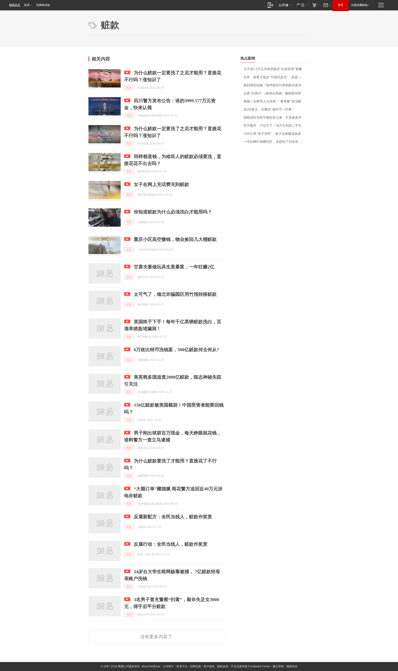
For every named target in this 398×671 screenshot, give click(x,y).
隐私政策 (222, 666)
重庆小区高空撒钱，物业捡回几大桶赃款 (175, 239)
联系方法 (181, 666)
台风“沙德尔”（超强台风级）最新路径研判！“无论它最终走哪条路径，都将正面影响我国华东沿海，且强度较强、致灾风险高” (276, 93)
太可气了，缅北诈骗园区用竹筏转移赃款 (175, 294)
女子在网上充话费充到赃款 (161, 184)
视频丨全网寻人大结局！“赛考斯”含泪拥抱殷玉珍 (276, 101)
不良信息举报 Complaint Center (250, 666)
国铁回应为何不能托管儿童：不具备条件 (272, 117)
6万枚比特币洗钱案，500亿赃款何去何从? (176, 349)
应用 (26, 5)
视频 (129, 87)
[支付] (315, 5)
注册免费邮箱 (359, 5)
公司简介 (168, 666)
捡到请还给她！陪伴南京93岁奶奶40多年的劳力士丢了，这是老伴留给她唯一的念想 (276, 85)
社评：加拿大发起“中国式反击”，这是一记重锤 (276, 77)
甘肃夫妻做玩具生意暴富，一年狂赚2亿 (174, 266)
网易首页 (14, 5)
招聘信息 (195, 666)
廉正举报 (278, 666)
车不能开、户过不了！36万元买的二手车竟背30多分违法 (276, 125)
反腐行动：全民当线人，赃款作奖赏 (171, 544)
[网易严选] (301, 5)
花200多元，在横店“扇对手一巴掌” (268, 109)
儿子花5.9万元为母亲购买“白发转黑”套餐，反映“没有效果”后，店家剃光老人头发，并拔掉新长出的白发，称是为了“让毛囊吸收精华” (276, 69)
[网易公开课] (285, 5)
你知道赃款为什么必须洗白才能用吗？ (173, 211)
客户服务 (209, 666)
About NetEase (150, 666)
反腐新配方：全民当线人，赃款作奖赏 (173, 516)
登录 (340, 5)
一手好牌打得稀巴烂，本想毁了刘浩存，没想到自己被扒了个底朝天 (276, 142)
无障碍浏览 (43, 5)
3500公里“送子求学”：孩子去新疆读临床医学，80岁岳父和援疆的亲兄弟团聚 (276, 133)
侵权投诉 (291, 666)
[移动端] (270, 5)
